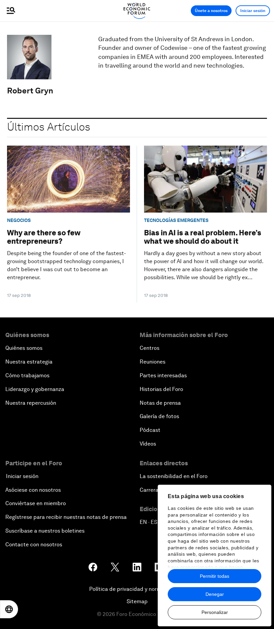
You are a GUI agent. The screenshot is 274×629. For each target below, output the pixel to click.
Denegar (215, 594)
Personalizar (214, 612)
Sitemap (137, 601)
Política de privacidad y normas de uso (137, 589)
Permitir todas (214, 576)
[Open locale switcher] (9, 609)
